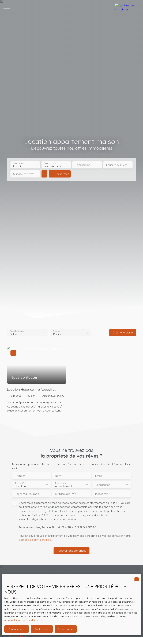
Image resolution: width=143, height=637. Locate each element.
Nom (58, 475)
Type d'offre (18, 163)
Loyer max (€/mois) (118, 165)
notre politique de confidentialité (23, 620)
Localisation (83, 165)
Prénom (20, 475)
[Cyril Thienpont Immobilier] (127, 7)
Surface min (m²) (23, 174)
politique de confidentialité (35, 539)
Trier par (57, 331)
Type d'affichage (17, 331)
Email (98, 475)
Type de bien (49, 163)
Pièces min (101, 493)
